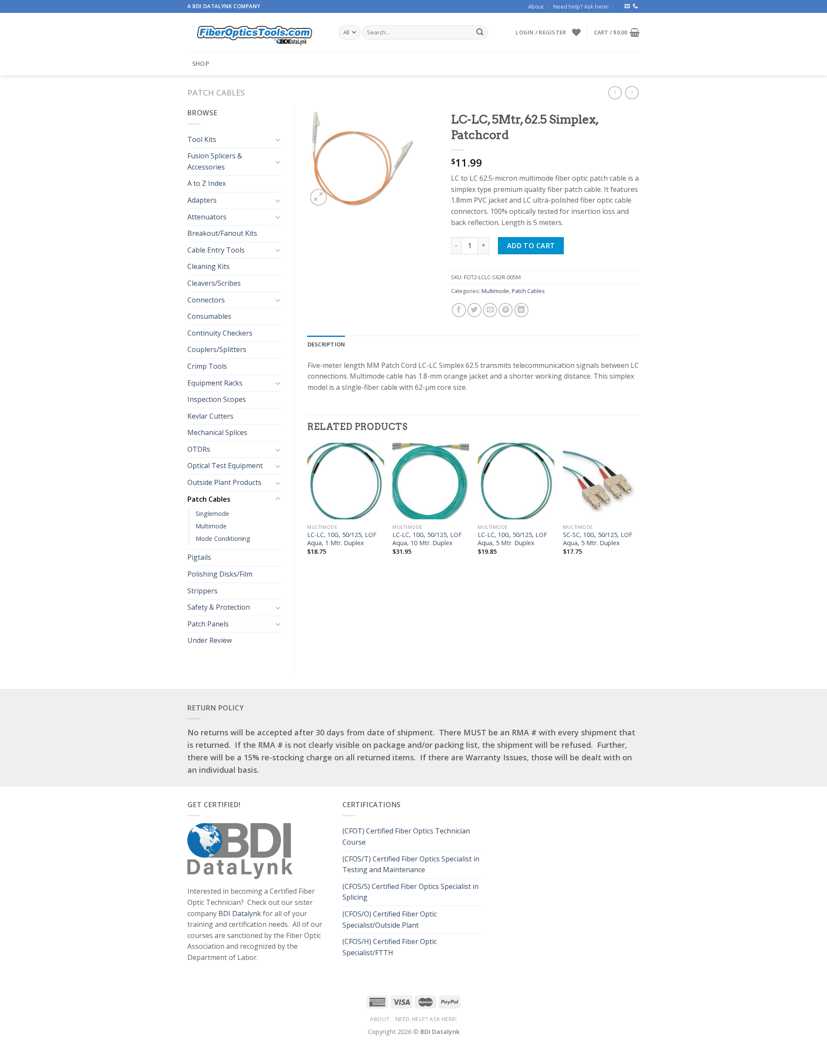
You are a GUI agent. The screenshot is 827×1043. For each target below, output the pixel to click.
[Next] (639, 506)
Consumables (209, 316)
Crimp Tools (207, 366)
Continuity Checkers (219, 333)
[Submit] (480, 32)
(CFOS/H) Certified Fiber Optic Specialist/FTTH (389, 947)
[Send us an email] (627, 6)
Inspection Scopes (216, 399)
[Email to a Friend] (490, 310)
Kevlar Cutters (210, 416)
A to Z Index (206, 183)
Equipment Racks (215, 383)
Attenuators (207, 217)
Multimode (211, 526)
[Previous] (308, 506)
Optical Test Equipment (225, 465)
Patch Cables (216, 92)
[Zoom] (318, 197)
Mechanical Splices (217, 432)
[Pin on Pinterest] (505, 310)
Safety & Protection (218, 607)
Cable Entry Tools (216, 250)
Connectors (206, 300)
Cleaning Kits (208, 266)
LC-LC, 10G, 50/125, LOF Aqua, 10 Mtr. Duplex (427, 539)
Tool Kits (201, 139)
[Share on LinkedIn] (521, 310)
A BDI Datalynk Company (223, 6)
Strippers (202, 591)
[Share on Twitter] (474, 310)
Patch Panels (208, 624)
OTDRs (198, 449)
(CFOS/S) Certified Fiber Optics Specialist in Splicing (410, 892)
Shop (200, 63)
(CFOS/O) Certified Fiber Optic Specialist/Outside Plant (389, 919)
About (536, 6)
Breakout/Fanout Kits (222, 233)
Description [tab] (326, 344)
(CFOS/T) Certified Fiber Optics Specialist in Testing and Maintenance (410, 864)
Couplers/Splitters (216, 349)
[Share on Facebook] (459, 310)
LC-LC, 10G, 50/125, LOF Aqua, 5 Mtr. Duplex (512, 539)
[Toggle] (277, 139)
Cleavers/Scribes (214, 283)
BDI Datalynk (239, 913)
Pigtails (199, 557)
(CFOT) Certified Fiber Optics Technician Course (406, 836)
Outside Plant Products (224, 482)
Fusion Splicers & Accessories (214, 161)
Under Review (209, 640)
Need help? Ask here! (581, 6)
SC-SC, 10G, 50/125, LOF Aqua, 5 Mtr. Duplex (597, 539)
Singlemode (212, 513)
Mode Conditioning (223, 538)
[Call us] (635, 6)
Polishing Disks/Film (219, 574)
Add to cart (531, 245)
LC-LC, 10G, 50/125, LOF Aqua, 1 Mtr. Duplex (341, 539)
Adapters (202, 200)
